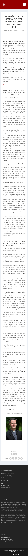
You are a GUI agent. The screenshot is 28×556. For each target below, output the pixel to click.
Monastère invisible (6, 537)
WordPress (14, 551)
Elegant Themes (13, 550)
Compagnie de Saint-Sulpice (8, 541)
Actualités (15, 30)
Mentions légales (5, 487)
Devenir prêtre (5, 485)
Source (5, 85)
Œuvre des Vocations (6, 539)
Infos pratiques (5, 483)
